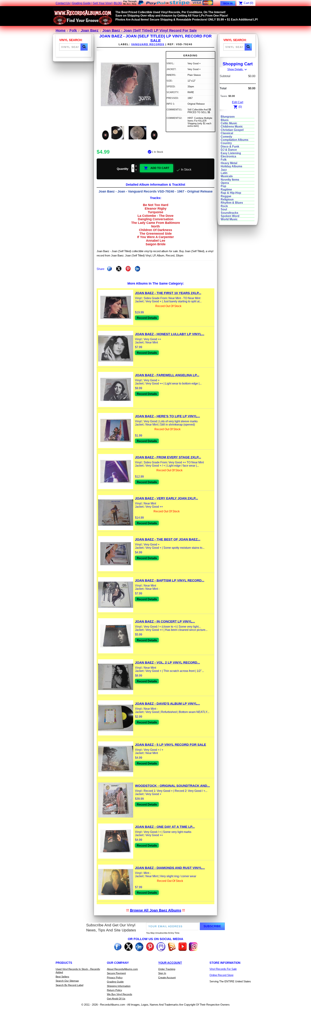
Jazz (224, 169)
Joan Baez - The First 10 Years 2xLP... (168, 293)
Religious (227, 199)
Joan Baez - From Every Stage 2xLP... (168, 457)
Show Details (237, 69)
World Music (229, 219)
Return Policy (114, 990)
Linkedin (137, 268)
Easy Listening (231, 153)
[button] (84, 47)
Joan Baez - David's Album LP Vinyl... (167, 703)
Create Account (167, 977)
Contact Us (63, 3)
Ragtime (226, 189)
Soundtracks (229, 212)
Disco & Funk (230, 146)
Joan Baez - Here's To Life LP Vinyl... (167, 416)
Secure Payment (116, 973)
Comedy (226, 136)
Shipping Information (118, 986)
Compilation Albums (234, 139)
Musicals (227, 176)
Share (109, 268)
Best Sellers (62, 976)
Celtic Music (229, 123)
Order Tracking (166, 969)
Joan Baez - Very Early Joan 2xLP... (166, 498)
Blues (225, 120)
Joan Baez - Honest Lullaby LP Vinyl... (169, 334)
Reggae (226, 196)
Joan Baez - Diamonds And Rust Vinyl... (170, 868)
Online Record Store (221, 975)
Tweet (118, 268)
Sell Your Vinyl (102, 3)
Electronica (228, 156)
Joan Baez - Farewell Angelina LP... (167, 375)
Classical (227, 133)
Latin (224, 172)
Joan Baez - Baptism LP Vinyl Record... (169, 580)
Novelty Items (230, 179)
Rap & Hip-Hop (231, 192)
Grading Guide (81, 3)
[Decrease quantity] (136, 170)
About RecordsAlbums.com (122, 969)
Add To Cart (156, 168)
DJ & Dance (229, 149)
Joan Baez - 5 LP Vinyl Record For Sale (170, 744)
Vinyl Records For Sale (223, 968)
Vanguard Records (147, 44)
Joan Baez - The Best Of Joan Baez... (167, 539)
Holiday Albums (231, 166)
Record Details (147, 317)
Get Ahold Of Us (116, 998)
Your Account (170, 962)
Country (226, 143)
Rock (224, 206)
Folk (224, 159)
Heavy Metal (229, 163)
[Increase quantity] (136, 166)
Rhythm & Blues (232, 202)
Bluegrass (228, 116)
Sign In (228, 3)
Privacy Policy (115, 977)
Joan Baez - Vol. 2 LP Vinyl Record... (167, 662)
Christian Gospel (232, 129)
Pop (223, 186)
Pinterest (128, 268)
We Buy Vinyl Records (119, 994)
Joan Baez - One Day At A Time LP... (165, 827)
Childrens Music (232, 126)
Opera (225, 182)
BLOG (118, 3)
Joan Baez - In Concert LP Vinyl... (165, 621)
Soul (224, 209)
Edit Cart (237, 102)
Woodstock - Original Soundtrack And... (172, 785)
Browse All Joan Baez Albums (155, 910)
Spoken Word (230, 216)
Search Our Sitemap (67, 980)
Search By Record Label (69, 985)
